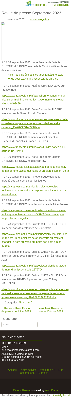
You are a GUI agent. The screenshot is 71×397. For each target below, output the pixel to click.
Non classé (25, 302)
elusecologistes (39, 19)
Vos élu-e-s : (47, 370)
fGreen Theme (21, 390)
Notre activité (28, 370)
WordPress (51, 390)
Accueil (12, 370)
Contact (43, 372)
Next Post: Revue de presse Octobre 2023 (50, 310)
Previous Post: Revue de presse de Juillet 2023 (16, 310)
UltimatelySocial (60, 395)
